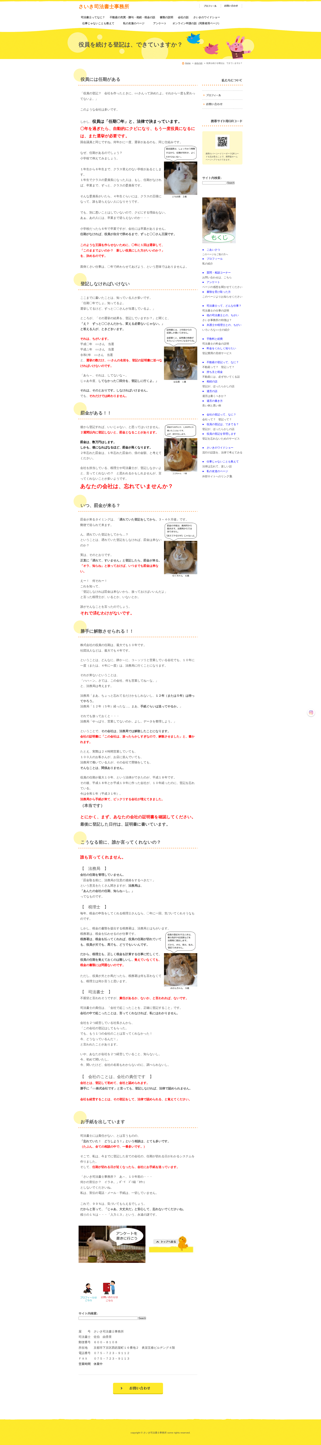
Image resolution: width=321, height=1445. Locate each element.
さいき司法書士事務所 (104, 6)
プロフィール (210, 6)
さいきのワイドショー (206, 17)
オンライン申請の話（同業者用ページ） (197, 23)
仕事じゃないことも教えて (99, 23)
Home (188, 63)
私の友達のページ (136, 23)
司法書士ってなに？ (93, 17)
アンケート (161, 23)
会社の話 (183, 17)
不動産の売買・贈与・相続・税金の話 (132, 17)
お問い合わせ (231, 6)
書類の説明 (166, 17)
